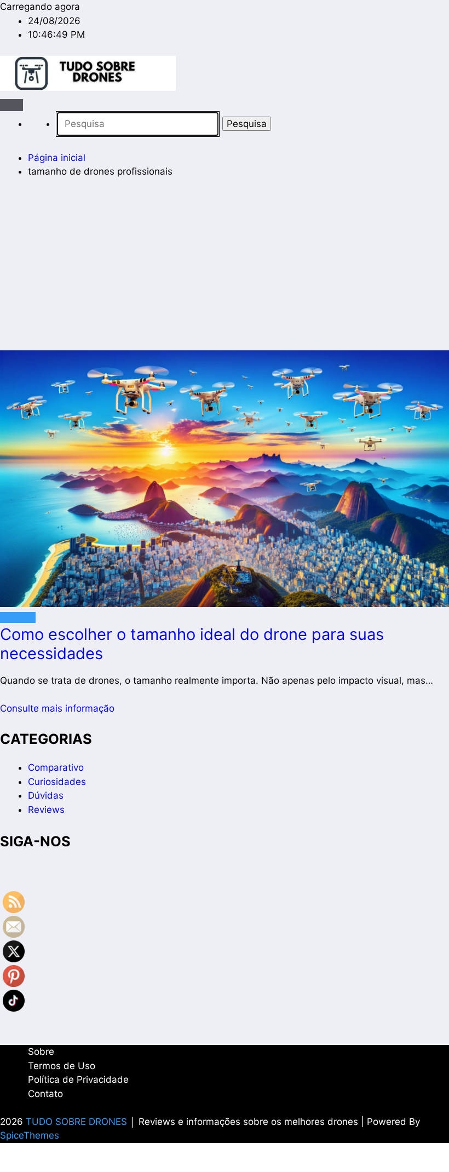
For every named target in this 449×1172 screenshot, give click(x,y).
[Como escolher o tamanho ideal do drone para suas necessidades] (224, 480)
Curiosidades (57, 781)
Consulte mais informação (57, 708)
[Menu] (11, 105)
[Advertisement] (224, 269)
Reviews (46, 809)
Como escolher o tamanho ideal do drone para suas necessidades (192, 644)
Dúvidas (18, 617)
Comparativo (56, 767)
